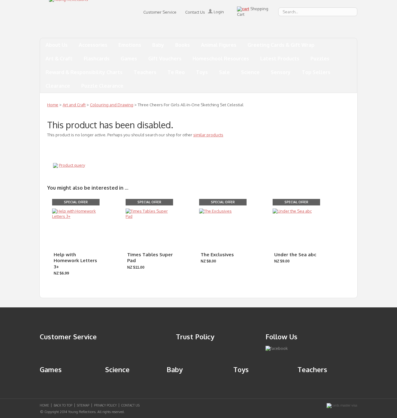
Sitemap (83, 405)
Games (129, 58)
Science (250, 72)
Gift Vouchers (164, 58)
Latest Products (279, 58)
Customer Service (159, 12)
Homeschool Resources (221, 58)
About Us (57, 45)
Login (218, 11)
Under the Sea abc (295, 254)
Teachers (145, 72)
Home (52, 104)
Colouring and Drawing (111, 104)
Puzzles (319, 58)
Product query (72, 165)
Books (182, 45)
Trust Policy (195, 336)
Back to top (63, 405)
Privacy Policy (105, 405)
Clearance (58, 86)
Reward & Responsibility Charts (84, 72)
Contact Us (195, 12)
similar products (208, 134)
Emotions (129, 45)
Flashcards (96, 58)
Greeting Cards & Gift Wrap (281, 45)
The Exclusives (217, 254)
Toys (202, 72)
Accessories (93, 45)
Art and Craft (74, 104)
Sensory (281, 72)
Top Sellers (316, 72)
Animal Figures (218, 45)
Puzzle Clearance (102, 86)
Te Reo (176, 72)
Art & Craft (59, 58)
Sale (224, 72)
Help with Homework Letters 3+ (75, 261)
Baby (158, 45)
